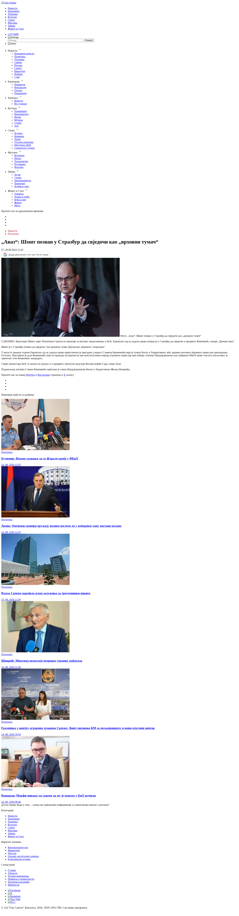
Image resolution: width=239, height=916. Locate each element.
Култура (12, 17)
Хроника (13, 14)
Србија (18, 62)
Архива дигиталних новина (23, 856)
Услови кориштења (18, 876)
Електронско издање (19, 859)
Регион (18, 65)
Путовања (20, 164)
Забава (11, 25)
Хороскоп (19, 183)
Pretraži (89, 40)
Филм (17, 117)
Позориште (20, 111)
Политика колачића (18, 882)
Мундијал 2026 (22, 145)
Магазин (12, 22)
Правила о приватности (21, 879)
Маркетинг (14, 850)
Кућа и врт (20, 199)
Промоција (20, 93)
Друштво (19, 59)
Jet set (17, 174)
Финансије (20, 87)
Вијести (18, 100)
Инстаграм (44, 374)
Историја (19, 155)
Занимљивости (22, 180)
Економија (14, 11)
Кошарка (19, 136)
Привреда (19, 84)
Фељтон (18, 167)
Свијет (18, 68)
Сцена (17, 177)
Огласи (18, 90)
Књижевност (21, 114)
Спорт (11, 20)
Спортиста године (24, 148)
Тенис (17, 139)
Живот (18, 202)
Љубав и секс (21, 186)
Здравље (19, 193)
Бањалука (19, 71)
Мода (17, 205)
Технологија (21, 161)
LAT (10, 34)
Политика (19, 56)
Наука (17, 158)
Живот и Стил (16, 28)
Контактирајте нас (18, 847)
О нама (12, 870)
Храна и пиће (21, 196)
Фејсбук (30, 374)
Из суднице (20, 103)
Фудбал (18, 133)
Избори (18, 74)
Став (17, 77)
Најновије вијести (24, 53)
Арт (16, 125)
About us (12, 873)
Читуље (12, 853)
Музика (18, 120)
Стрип (17, 123)
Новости (12, 8)
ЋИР (16, 34)
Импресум (13, 884)
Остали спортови (23, 142)
